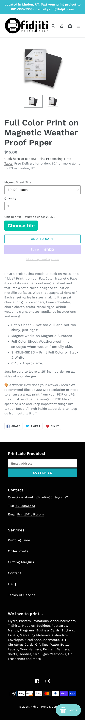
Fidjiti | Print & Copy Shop (48, 706)
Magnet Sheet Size (17, 182)
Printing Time (19, 540)
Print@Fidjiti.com (30, 514)
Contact (14, 573)
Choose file (21, 225)
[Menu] (78, 25)
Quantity (10, 198)
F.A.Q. (12, 584)
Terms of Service (22, 595)
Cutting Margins (21, 562)
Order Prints (18, 551)
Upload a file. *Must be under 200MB (29, 216)
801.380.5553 (25, 506)
